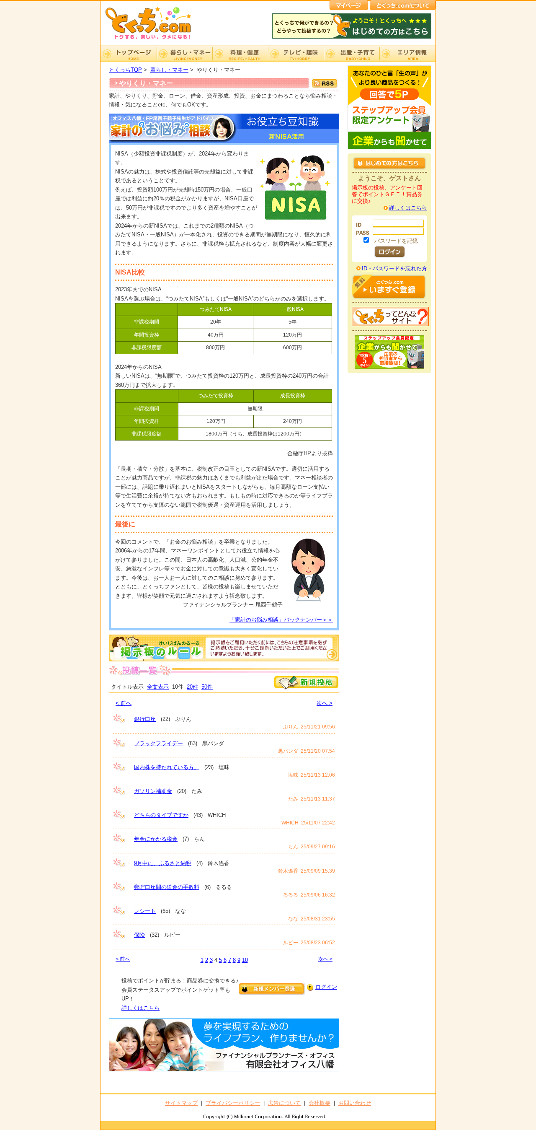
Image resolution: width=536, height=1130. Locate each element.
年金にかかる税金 (156, 839)
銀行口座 (145, 719)
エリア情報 (407, 53)
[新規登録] (306, 688)
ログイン (326, 987)
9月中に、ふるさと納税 (162, 863)
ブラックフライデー (158, 743)
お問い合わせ (354, 1103)
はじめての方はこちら (389, 163)
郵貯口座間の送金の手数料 (166, 887)
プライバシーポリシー (233, 1103)
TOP (128, 53)
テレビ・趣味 (296, 53)
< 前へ (123, 703)
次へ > (324, 703)
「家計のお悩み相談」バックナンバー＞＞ (281, 620)
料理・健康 (240, 53)
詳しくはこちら (140, 1008)
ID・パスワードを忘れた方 (394, 268)
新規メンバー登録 (272, 989)
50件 (207, 687)
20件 (192, 687)
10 (245, 960)
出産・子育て (351, 53)
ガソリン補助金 (153, 791)
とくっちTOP (125, 70)
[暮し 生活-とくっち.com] (154, 40)
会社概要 (319, 1103)
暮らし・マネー (184, 53)
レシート (145, 911)
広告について (284, 1103)
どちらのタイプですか (161, 815)
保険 (139, 935)
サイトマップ (181, 1103)
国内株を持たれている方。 (166, 767)
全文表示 (158, 687)
